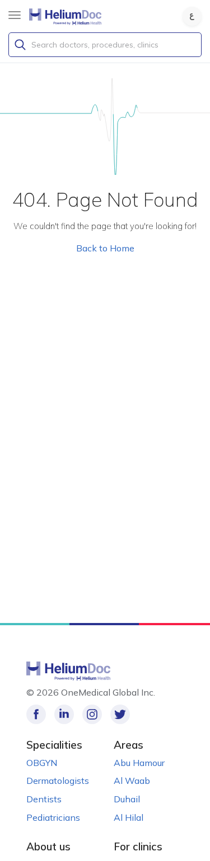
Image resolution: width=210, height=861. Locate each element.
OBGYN (41, 762)
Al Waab (132, 780)
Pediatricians (53, 817)
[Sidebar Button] (14, 15)
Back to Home (105, 248)
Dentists (44, 799)
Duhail (127, 799)
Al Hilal (128, 817)
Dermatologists (57, 780)
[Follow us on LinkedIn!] (64, 714)
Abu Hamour (139, 762)
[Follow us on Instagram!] (92, 714)
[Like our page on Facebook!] (36, 714)
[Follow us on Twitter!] (120, 714)
